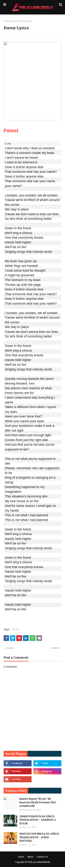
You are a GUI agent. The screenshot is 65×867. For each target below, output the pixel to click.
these (9, 393)
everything (45, 397)
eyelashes (26, 426)
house (21, 501)
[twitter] (47, 763)
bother (20, 167)
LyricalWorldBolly (41, 862)
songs (21, 252)
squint (51, 407)
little (8, 430)
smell (41, 506)
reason (30, 506)
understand (22, 397)
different (23, 407)
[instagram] (47, 771)
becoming (34, 496)
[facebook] (18, 763)
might (12, 275)
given (28, 261)
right (38, 440)
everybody (25, 237)
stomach (25, 153)
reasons (34, 388)
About (30, 857)
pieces (16, 388)
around (54, 200)
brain (13, 261)
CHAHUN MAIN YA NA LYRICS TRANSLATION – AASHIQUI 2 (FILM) (37, 820)
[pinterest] (18, 771)
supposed (12, 449)
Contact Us (42, 857)
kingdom (25, 477)
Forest (14, 21)
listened (28, 162)
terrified (29, 200)
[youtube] (18, 779)
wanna (19, 157)
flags (17, 266)
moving (21, 379)
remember (24, 468)
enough (38, 435)
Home (7, 21)
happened (28, 487)
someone (19, 172)
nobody (37, 252)
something (35, 219)
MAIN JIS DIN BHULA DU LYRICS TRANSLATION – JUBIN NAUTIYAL (39, 837)
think (19, 219)
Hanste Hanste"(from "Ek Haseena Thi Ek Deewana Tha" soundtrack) (37, 802)
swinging (42, 477)
